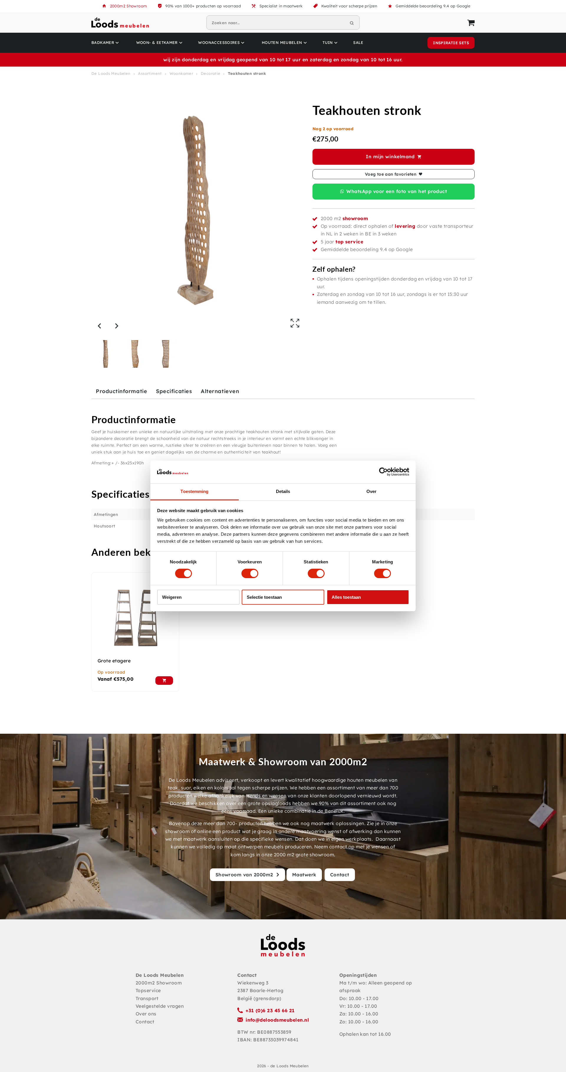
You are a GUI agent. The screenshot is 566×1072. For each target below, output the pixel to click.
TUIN (328, 42)
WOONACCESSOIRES (219, 42)
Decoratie (211, 73)
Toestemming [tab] (194, 491)
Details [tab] (283, 491)
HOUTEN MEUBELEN (282, 42)
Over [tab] (371, 491)
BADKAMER (102, 42)
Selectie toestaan (264, 597)
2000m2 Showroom (128, 6)
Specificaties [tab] (174, 391)
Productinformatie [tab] (121, 391)
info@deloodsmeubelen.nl (277, 1020)
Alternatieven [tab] (220, 391)
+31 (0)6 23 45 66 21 (270, 1010)
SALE (358, 42)
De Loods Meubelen (111, 73)
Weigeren (172, 597)
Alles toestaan (346, 597)
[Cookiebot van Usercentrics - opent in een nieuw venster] (383, 471)
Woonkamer (181, 73)
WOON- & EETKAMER (157, 42)
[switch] (249, 573)
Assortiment (150, 73)
